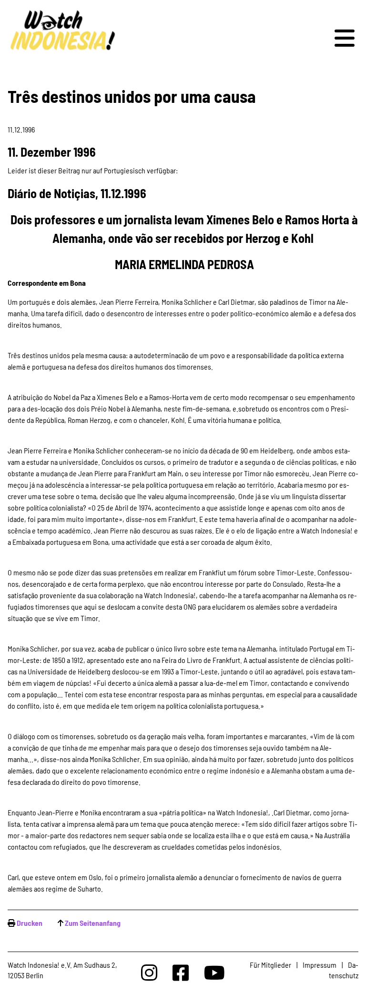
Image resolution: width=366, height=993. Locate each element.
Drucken (29, 922)
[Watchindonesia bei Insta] (149, 972)
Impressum (319, 964)
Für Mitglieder (270, 964)
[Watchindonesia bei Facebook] (181, 972)
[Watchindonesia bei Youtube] (214, 972)
